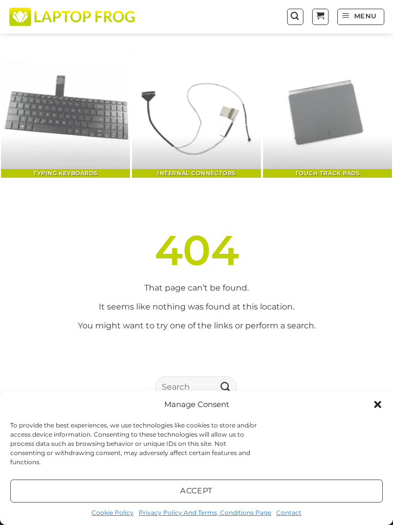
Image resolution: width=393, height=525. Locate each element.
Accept (196, 490)
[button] (378, 404)
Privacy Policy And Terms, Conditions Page (205, 512)
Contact (288, 512)
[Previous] (21, 114)
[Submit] (225, 387)
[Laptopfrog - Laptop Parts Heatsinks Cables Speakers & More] (73, 16)
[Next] (372, 114)
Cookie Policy (113, 512)
